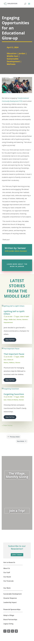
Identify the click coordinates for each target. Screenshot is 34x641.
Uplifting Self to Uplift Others (14, 312)
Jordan (22, 53)
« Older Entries (7, 425)
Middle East (12, 56)
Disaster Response (10, 598)
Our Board (7, 577)
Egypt (17, 316)
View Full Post (10, 340)
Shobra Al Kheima (12, 400)
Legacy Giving (8, 624)
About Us (6, 568)
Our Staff (6, 572)
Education (12, 53)
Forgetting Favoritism (14, 394)
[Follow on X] (12, 631)
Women (19, 319)
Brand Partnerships (10, 619)
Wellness (11, 64)
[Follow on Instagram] (8, 631)
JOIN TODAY (17, 555)
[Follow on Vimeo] (16, 631)
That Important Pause (14, 354)
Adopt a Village (8, 615)
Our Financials (8, 581)
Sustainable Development (13, 60)
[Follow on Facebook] (4, 631)
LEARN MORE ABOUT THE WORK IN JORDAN (17, 265)
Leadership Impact (10, 602)
